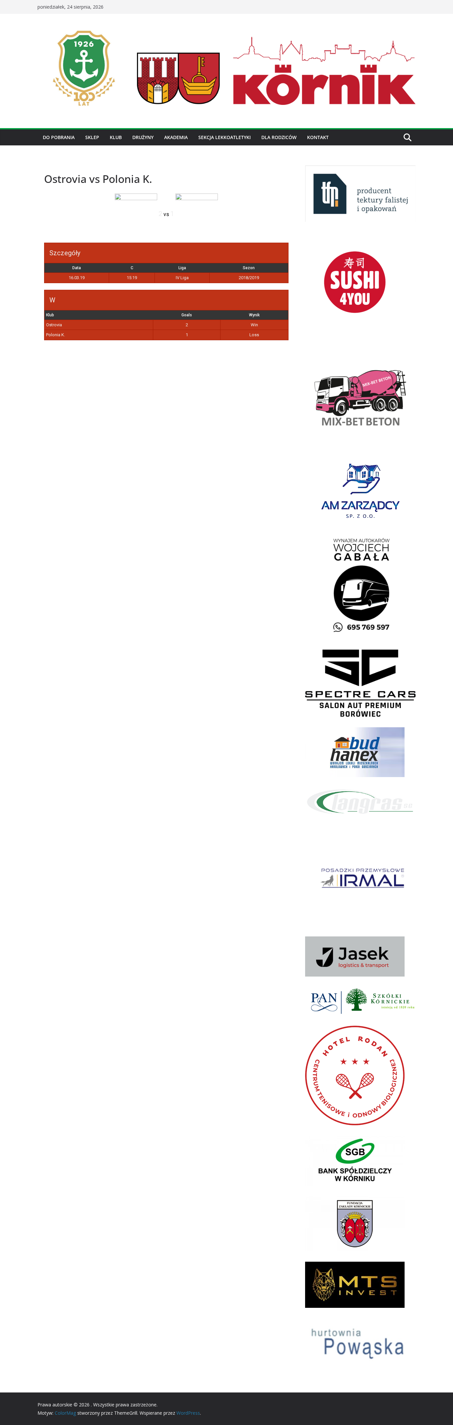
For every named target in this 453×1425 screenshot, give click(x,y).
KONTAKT (318, 137)
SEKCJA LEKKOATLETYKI (224, 137)
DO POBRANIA (59, 137)
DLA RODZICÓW (278, 137)
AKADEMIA (176, 137)
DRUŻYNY (143, 137)
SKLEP (92, 137)
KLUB (116, 137)
